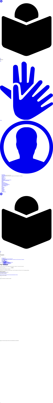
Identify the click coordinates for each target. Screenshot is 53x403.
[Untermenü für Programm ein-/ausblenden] (4, 258)
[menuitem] (3, 174)
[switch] (0, 60)
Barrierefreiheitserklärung (13, 274)
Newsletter (3, 274)
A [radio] (0, 59)
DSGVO (8, 274)
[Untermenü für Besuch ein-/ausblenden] (3, 259)
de (0, 251)
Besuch (2, 259)
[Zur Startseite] (1, 2)
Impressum (6, 274)
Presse (2, 260)
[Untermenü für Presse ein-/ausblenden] (3, 260)
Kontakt (1, 274)
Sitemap (17, 274)
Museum (3, 261)
